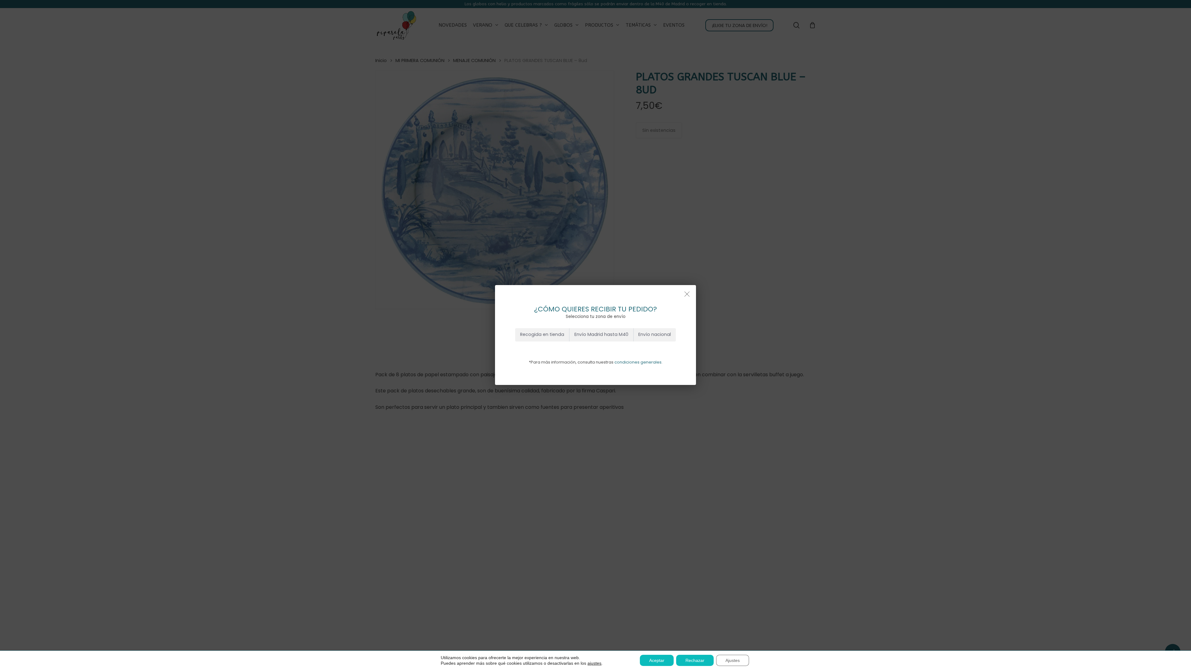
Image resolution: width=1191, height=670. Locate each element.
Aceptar (656, 660)
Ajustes (732, 660)
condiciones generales (638, 362)
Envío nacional (654, 334)
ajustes (594, 663)
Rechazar (694, 660)
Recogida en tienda (542, 334)
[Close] (687, 294)
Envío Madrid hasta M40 (601, 334)
